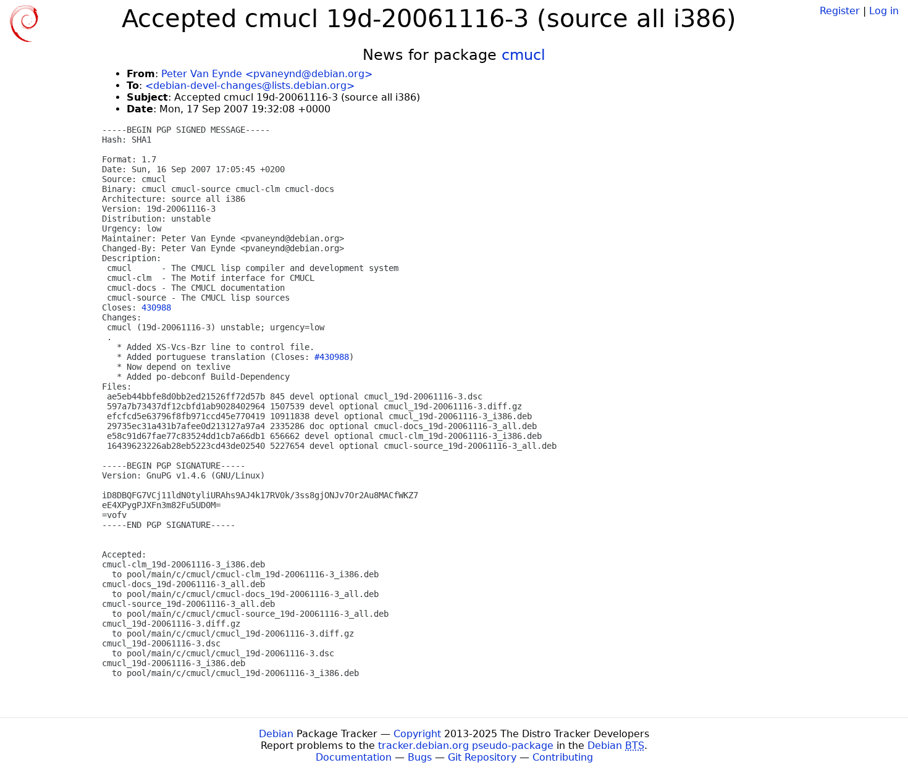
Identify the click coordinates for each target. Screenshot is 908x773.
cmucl (523, 55)
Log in (884, 11)
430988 (156, 307)
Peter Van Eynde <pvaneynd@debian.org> (266, 74)
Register (840, 11)
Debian (276, 734)
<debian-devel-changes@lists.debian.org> (250, 85)
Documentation (354, 757)
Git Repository (482, 757)
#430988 (331, 357)
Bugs (420, 757)
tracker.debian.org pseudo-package (465, 745)
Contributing (562, 757)
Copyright (417, 734)
